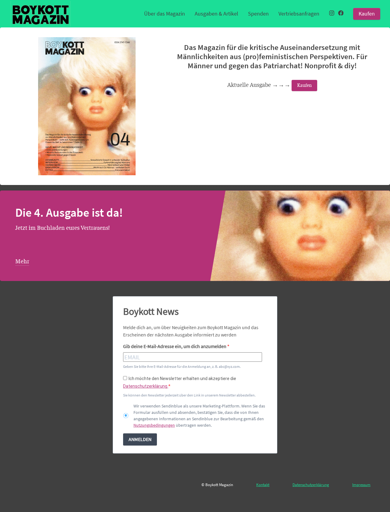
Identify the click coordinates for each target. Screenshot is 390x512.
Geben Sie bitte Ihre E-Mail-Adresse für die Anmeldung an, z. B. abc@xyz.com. (182, 366)
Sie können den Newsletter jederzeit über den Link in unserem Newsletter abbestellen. (189, 395)
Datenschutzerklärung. (145, 386)
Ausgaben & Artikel (216, 13)
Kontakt (262, 484)
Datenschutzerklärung (310, 484)
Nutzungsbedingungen (154, 425)
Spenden (258, 13)
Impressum (361, 484)
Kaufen (367, 13)
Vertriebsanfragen (298, 13)
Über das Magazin (164, 13)
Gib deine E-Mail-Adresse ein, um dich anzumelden (175, 346)
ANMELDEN (140, 439)
